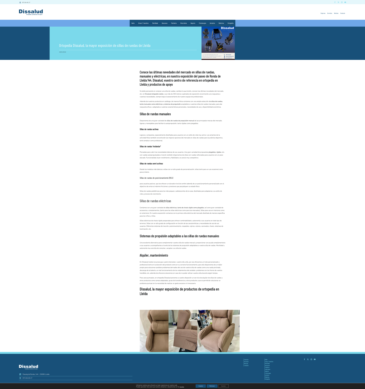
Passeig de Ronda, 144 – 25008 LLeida (36, 374)
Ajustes (223, 386)
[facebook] (335, 2)
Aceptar (200, 386)
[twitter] (338, 2)
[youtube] (345, 2)
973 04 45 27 (26, 2)
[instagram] (342, 2)
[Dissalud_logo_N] (28, 366)
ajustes (182, 387)
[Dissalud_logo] (31, 10)
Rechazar (212, 386)
